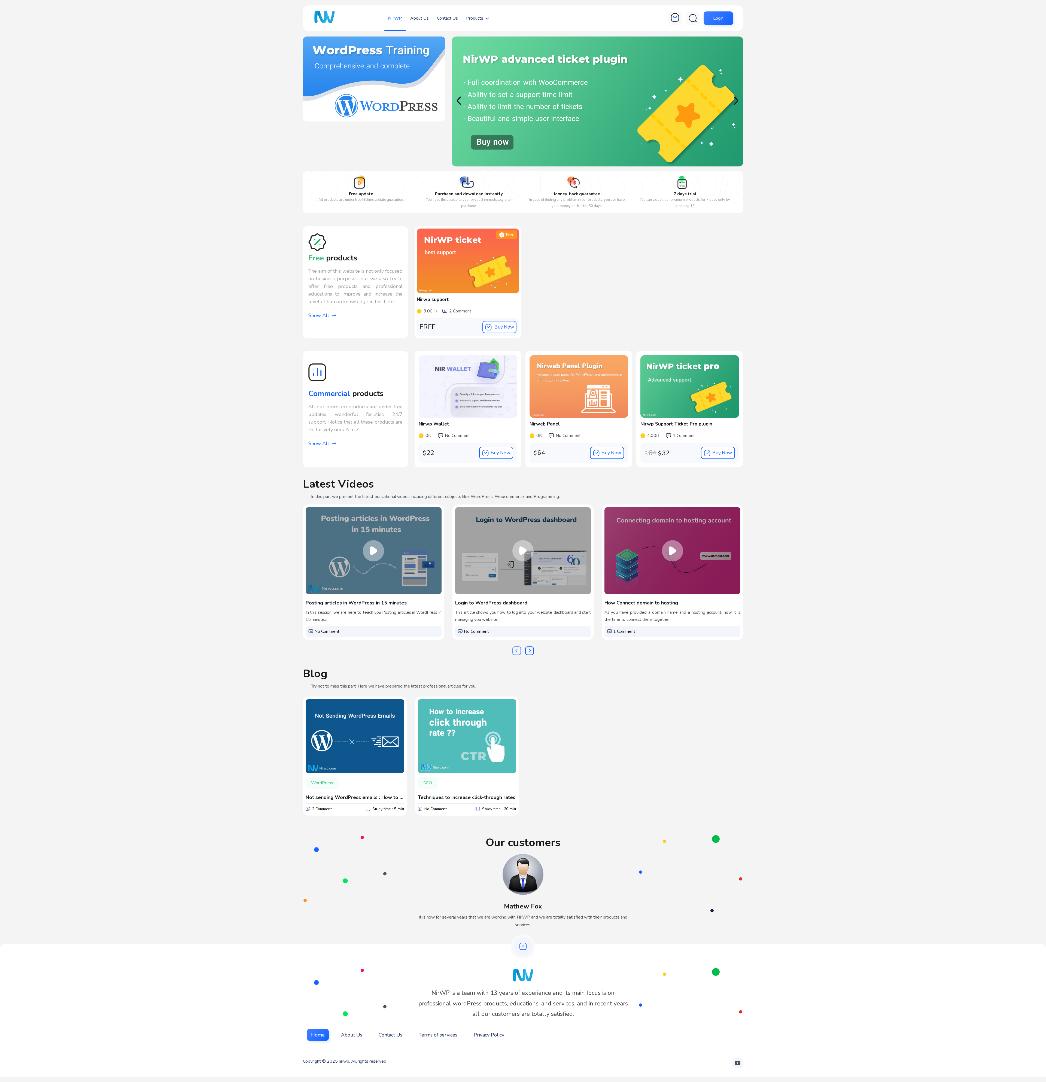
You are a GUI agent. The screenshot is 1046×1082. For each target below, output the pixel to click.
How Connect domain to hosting (641, 603)
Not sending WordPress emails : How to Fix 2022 (355, 797)
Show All (318, 315)
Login (718, 18)
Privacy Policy (489, 1035)
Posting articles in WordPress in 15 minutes (356, 603)
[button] (736, 100)
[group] (597, 102)
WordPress (322, 783)
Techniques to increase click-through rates (466, 797)
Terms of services (438, 1035)
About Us (351, 1035)
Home (318, 1035)
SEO (427, 783)
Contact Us (390, 1035)
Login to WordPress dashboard (491, 603)
